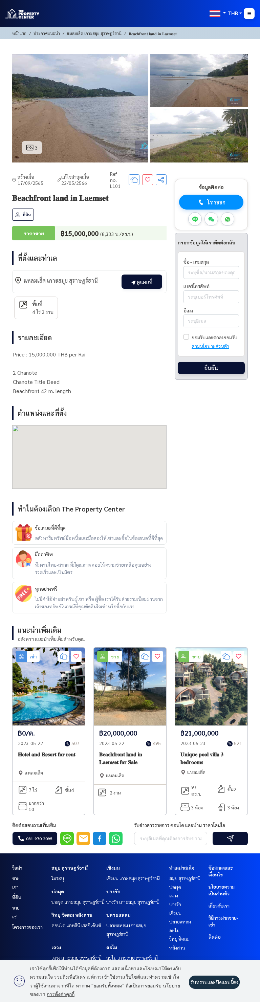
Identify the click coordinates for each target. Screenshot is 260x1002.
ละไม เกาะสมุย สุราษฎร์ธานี (132, 958)
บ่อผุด (57, 891)
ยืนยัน (211, 367)
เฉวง (56, 947)
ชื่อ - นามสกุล (196, 262)
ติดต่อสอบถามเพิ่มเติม (34, 825)
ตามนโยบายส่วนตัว (210, 346)
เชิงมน (113, 868)
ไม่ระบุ (57, 878)
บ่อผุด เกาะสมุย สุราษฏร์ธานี (78, 902)
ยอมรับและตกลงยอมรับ (214, 337)
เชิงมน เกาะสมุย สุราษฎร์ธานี (133, 878)
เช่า (15, 887)
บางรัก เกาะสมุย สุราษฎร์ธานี (132, 902)
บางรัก (113, 891)
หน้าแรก (19, 33)
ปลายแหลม (118, 915)
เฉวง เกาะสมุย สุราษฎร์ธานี (76, 958)
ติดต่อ (215, 937)
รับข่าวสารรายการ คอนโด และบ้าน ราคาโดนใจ (179, 825)
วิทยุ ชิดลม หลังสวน (71, 915)
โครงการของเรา (27, 927)
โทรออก (216, 202)
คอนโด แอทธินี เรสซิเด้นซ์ (76, 925)
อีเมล (188, 310)
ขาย (16, 878)
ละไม (111, 947)
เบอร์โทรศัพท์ (196, 286)
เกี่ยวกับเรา (219, 905)
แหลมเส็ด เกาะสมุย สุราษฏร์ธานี (94, 33)
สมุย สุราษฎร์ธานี (69, 868)
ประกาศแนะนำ (47, 33)
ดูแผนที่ (144, 282)
